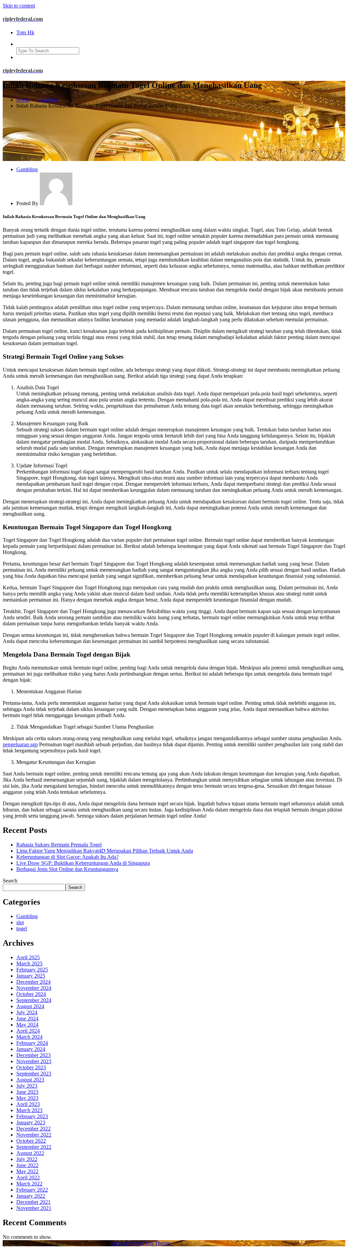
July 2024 (26, 1012)
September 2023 (33, 1073)
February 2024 (32, 1043)
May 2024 (27, 1025)
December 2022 (33, 1128)
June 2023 (27, 1092)
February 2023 (32, 1116)
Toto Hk (25, 32)
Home (23, 100)
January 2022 (30, 1196)
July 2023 (26, 1086)
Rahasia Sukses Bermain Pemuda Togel (59, 844)
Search (10, 881)
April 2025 (28, 957)
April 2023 (28, 1104)
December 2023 (33, 1055)
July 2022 (26, 1159)
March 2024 (29, 1037)
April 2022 (28, 1177)
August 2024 (30, 1006)
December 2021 (33, 1202)
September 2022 (33, 1147)
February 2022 (32, 1190)
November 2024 (33, 988)
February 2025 (32, 970)
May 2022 (27, 1171)
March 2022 (29, 1183)
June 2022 (27, 1165)
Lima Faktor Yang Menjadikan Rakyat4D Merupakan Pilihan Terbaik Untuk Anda (104, 851)
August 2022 (30, 1153)
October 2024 (31, 994)
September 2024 (33, 1000)
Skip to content (19, 5)
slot (20, 922)
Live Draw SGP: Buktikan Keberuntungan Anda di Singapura (83, 863)
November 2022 (33, 1135)
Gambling (47, 100)
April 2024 (28, 1031)
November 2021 (33, 1208)
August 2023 (30, 1080)
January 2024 (30, 1049)
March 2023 (29, 1110)
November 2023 (33, 1061)
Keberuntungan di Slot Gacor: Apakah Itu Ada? (67, 857)
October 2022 (31, 1141)
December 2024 (33, 982)
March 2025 (29, 963)
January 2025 (30, 976)
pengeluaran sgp (20, 744)
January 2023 (30, 1122)
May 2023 (27, 1098)
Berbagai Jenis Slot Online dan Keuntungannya (67, 869)
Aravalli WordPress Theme (140, 1243)
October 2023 (31, 1067)
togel (21, 928)
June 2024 (27, 1018)
